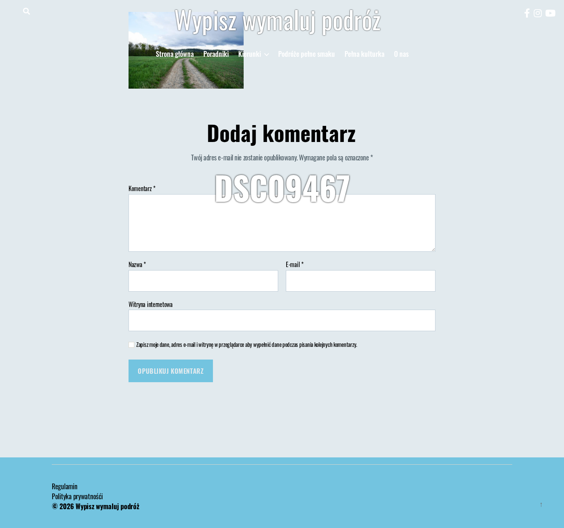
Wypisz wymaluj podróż (277, 19)
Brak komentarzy (357, 222)
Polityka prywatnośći (77, 496)
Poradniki (216, 54)
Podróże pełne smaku (306, 54)
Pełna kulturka (364, 54)
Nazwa (137, 264)
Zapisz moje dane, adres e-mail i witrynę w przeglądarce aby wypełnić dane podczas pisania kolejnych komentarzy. (246, 344)
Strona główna (175, 54)
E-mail (294, 264)
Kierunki (249, 54)
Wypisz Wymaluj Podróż (239, 222)
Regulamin (65, 486)
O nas (401, 54)
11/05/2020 (301, 222)
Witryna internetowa (151, 304)
